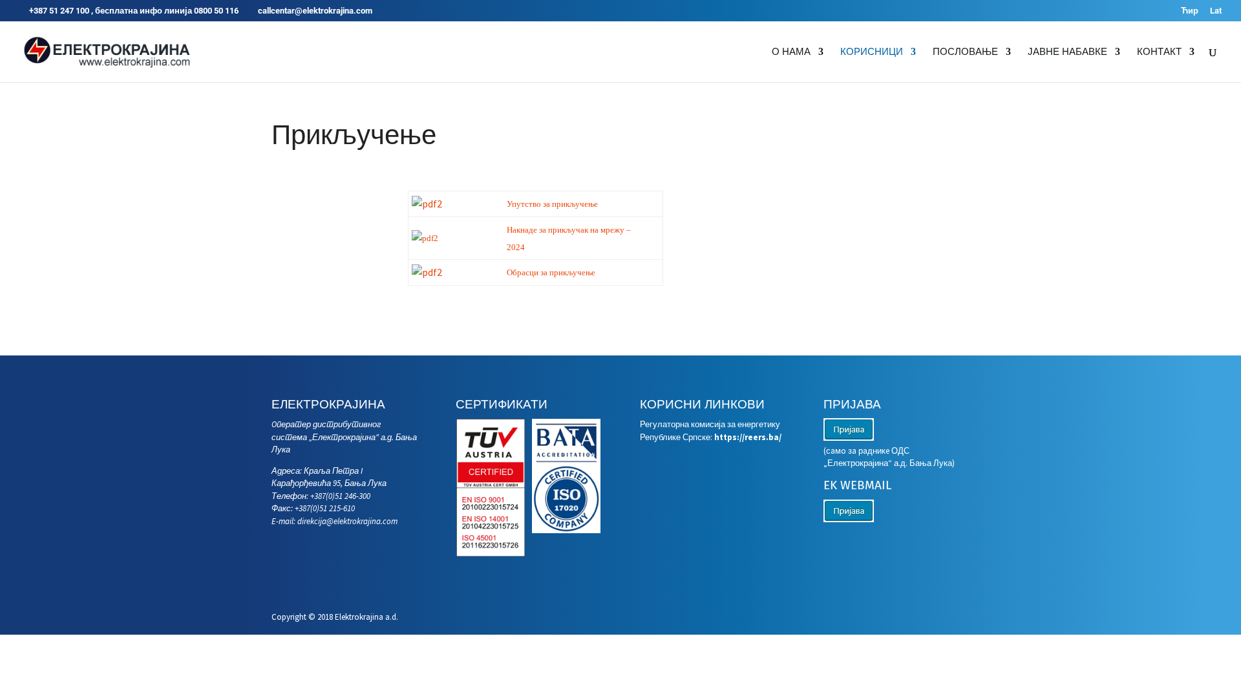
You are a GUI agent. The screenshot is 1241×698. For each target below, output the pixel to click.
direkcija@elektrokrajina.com (347, 521)
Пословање (965, 52)
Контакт (1159, 52)
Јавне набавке (1067, 52)
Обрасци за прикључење (551, 272)
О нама (791, 52)
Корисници (871, 52)
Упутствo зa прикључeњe (552, 204)
